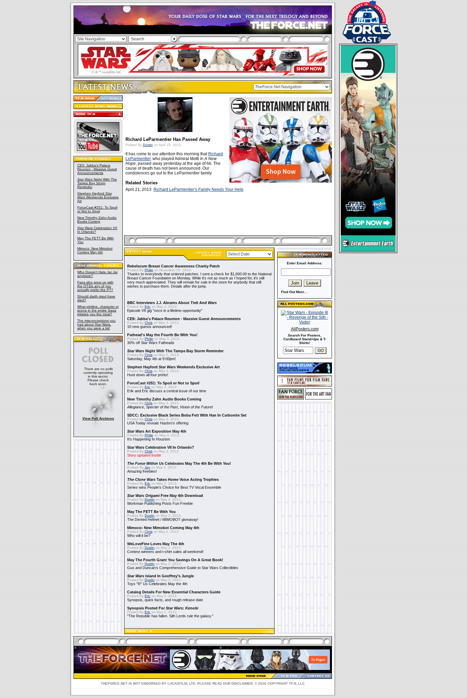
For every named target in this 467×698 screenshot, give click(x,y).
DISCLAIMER (242, 683)
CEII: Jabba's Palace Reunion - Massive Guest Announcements (97, 169)
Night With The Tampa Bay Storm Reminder (97, 183)
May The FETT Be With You (151, 512)
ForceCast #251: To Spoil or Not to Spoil (97, 209)
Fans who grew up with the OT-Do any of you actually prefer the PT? (95, 286)
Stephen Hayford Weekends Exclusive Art (98, 197)
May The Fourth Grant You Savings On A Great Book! (175, 560)
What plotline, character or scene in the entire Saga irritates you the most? (98, 310)
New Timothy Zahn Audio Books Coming (97, 219)
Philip (149, 270)
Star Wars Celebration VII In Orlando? (160, 447)
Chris (148, 323)
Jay (147, 467)
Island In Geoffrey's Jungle (160, 576)
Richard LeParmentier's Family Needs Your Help (198, 189)
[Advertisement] (229, 221)
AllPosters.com (305, 329)
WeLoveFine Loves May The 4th (155, 544)
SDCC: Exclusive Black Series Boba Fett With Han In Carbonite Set (186, 415)
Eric (147, 306)
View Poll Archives (98, 418)
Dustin (148, 145)
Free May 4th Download (165, 495)
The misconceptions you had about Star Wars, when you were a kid (96, 324)
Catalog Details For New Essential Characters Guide (174, 592)
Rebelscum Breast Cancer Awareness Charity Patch (173, 266)
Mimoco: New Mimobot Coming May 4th (94, 250)
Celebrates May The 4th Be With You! (179, 463)
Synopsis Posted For (162, 608)
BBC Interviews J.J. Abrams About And (172, 303)
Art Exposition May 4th (156, 431)
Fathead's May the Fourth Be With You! (162, 335)
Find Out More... (294, 292)
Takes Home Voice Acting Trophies (173, 479)
